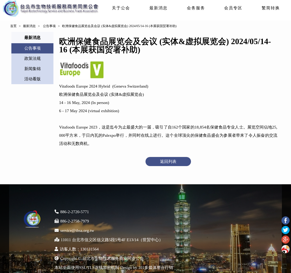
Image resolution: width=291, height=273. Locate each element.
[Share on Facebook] (285, 220)
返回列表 (168, 161)
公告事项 (49, 26)
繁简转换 (271, 8)
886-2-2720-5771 (74, 212)
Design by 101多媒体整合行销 (146, 267)
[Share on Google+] (285, 239)
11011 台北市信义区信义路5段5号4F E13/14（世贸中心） (112, 240)
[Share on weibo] (285, 249)
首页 (13, 26)
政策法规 (32, 58)
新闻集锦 (32, 68)
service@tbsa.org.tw (77, 230)
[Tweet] (285, 230)
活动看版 (32, 79)
